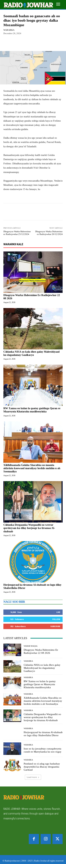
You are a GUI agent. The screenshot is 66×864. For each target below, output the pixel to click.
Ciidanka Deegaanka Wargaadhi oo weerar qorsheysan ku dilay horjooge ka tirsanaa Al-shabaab (29, 528)
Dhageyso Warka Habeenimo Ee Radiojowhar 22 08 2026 (41, 651)
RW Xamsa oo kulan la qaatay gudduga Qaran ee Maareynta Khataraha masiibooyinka (31, 410)
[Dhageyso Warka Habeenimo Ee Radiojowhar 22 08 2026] (33, 272)
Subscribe (55, 626)
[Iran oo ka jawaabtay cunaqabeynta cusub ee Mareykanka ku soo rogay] (12, 748)
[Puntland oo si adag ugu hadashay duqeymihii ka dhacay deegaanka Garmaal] (12, 765)
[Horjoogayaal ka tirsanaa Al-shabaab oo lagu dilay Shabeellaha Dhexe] (33, 561)
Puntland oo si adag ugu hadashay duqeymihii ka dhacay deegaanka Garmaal (42, 766)
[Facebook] (34, 839)
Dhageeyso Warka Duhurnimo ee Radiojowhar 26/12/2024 (49, 232)
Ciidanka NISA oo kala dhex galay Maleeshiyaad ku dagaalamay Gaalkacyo (42, 668)
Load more (32, 777)
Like (58, 612)
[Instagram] (46, 839)
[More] (41, 43)
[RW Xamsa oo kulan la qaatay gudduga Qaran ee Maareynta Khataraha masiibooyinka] (33, 385)
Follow (56, 619)
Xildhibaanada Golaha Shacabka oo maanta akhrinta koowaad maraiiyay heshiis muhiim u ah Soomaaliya (31, 468)
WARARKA (8, 30)
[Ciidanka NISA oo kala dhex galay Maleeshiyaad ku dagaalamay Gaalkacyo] (33, 328)
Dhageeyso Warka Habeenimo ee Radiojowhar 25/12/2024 (17, 232)
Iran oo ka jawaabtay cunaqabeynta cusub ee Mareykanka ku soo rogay (42, 750)
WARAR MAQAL (31, 646)
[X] (57, 839)
